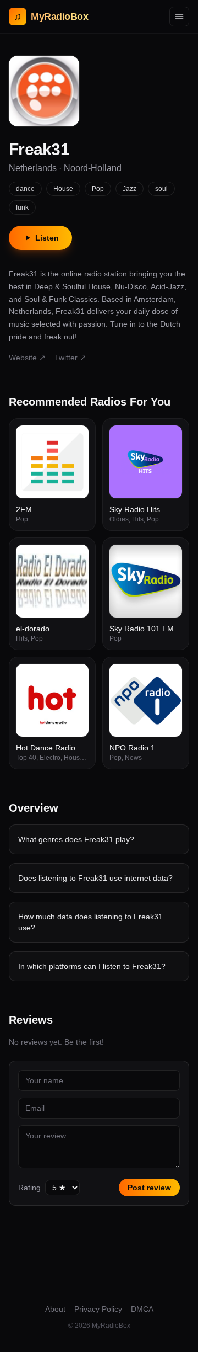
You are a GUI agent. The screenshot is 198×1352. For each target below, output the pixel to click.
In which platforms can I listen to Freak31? (92, 966)
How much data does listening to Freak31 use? (90, 922)
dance (25, 189)
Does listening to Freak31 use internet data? (95, 878)
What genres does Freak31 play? (76, 839)
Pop (98, 189)
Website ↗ (27, 357)
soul (161, 189)
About (55, 1309)
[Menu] (179, 16)
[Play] (74, 440)
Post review (149, 1187)
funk (22, 207)
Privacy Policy (98, 1309)
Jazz (129, 189)
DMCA (142, 1309)
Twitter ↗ (70, 357)
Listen (47, 237)
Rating (29, 1187)
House (63, 189)
